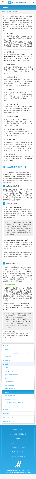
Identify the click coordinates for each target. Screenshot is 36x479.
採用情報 (5, 410)
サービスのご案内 (8, 413)
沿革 (6, 378)
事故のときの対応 (8, 417)
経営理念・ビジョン (9, 371)
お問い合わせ (6, 421)
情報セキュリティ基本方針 (18, 456)
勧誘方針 (7, 392)
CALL (33, 3)
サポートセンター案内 (10, 388)
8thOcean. (28, 472)
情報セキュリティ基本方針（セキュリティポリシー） (17, 406)
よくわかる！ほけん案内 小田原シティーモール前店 (16, 353)
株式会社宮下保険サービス (21, 470)
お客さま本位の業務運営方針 (11, 374)
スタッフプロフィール (10, 381)
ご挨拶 (6, 367)
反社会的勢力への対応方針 (11, 399)
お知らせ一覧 (6, 360)
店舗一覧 (5, 346)
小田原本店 (7, 349)
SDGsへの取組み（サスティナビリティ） (14, 402)
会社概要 (5, 364)
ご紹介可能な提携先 (9, 385)
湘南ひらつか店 (8, 356)
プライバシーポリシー (10, 395)
